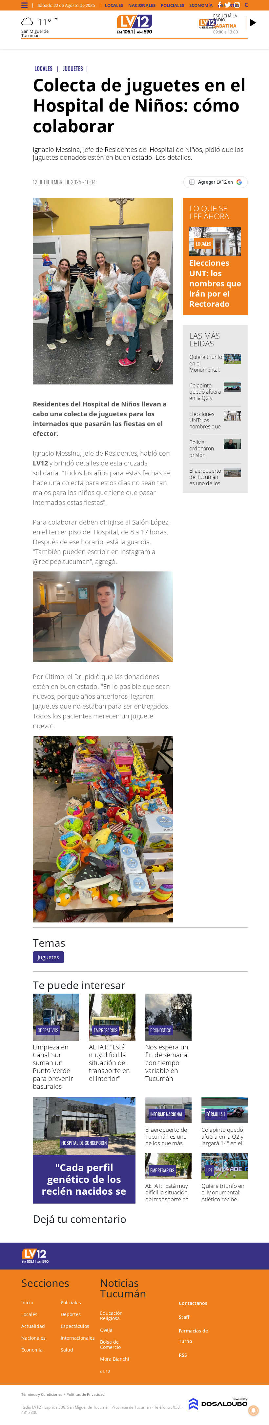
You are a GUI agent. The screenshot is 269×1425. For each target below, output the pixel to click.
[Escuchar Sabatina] (253, 22)
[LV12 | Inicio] (240, 1282)
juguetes (48, 957)
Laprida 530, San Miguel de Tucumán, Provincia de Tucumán (97, 1407)
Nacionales (141, 5)
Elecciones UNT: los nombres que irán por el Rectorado (215, 283)
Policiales (172, 5)
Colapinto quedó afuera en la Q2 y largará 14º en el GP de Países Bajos (205, 401)
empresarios (105, 1030)
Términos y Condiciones (41, 1394)
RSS (183, 1355)
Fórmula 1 (216, 1114)
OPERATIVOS (48, 1030)
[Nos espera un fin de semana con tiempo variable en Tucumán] (168, 1039)
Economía (201, 5)
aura (105, 1371)
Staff (184, 1317)
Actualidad (33, 1326)
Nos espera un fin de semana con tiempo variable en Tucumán (166, 1063)
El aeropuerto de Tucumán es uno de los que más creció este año (205, 486)
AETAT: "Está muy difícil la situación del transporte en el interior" (109, 1063)
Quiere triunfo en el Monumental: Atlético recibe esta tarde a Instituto (222, 1199)
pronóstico (160, 1030)
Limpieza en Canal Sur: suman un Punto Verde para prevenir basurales (53, 1067)
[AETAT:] (112, 1039)
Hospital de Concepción (84, 1143)
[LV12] (35, 1262)
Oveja (106, 1330)
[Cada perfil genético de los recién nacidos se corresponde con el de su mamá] (84, 1126)
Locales (114, 5)
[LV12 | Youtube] (236, 1255)
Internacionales (78, 1338)
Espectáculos (75, 1326)
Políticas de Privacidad (86, 1394)
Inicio (27, 1302)
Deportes (71, 1314)
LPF (209, 1170)
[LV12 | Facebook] (219, 6)
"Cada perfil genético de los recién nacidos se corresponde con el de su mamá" (84, 1191)
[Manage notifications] (253, 1410)
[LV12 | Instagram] (237, 6)
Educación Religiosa (111, 1315)
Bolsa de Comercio (110, 1344)
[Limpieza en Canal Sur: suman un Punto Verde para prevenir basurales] (56, 1039)
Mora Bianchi (114, 1359)
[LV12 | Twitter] (227, 6)
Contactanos (193, 1303)
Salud (67, 1350)
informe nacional (166, 1114)
